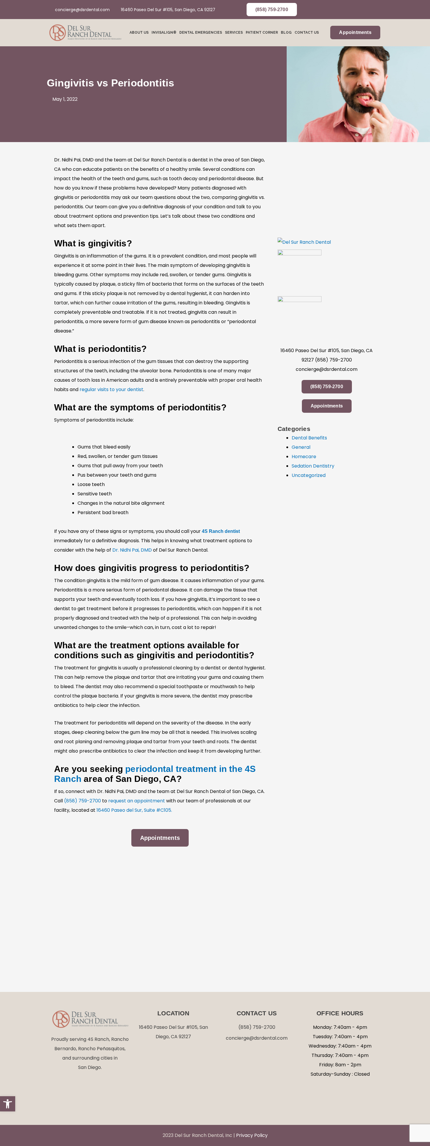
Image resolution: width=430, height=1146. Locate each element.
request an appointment (136, 800)
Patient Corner (262, 32)
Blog (286, 32)
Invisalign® (164, 32)
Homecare (304, 456)
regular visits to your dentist (111, 389)
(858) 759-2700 (82, 800)
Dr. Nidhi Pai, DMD (132, 550)
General (301, 447)
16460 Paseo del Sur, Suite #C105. (134, 810)
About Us (139, 32)
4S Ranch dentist (221, 531)
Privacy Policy (252, 1135)
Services (234, 32)
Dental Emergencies (200, 32)
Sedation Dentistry (313, 466)
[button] (7, 1103)
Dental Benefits (309, 437)
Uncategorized (309, 475)
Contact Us (307, 32)
